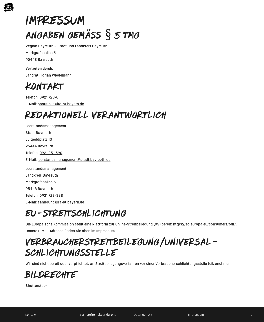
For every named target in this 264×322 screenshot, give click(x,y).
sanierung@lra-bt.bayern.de (61, 202)
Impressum (196, 315)
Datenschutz (143, 315)
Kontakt (31, 315)
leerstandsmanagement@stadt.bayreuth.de (74, 159)
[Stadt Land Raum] (8, 7)
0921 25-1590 (51, 152)
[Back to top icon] (251, 315)
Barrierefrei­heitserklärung (98, 315)
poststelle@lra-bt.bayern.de (61, 104)
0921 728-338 (51, 195)
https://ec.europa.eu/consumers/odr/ (204, 224)
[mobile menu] (259, 7)
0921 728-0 (49, 97)
